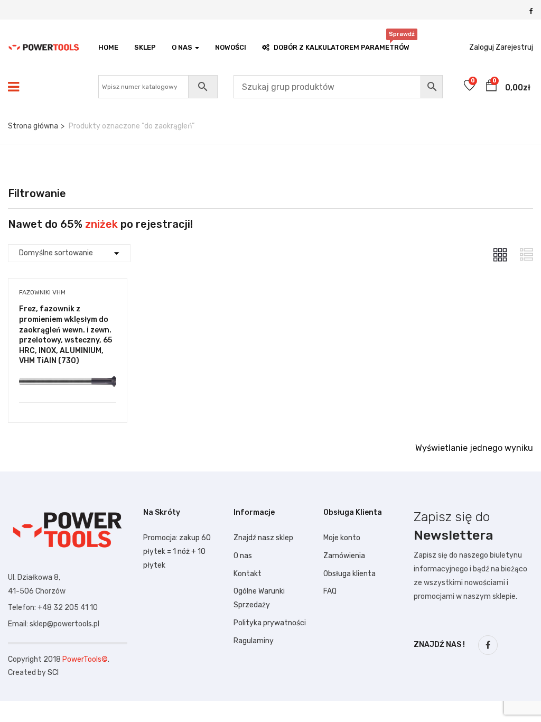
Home (108, 47)
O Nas (183, 47)
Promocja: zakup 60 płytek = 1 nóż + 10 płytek (177, 551)
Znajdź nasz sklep (263, 537)
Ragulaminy (254, 640)
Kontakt (248, 573)
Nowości (230, 47)
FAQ (330, 591)
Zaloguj (481, 47)
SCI (53, 672)
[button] (491, 87)
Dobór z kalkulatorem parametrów (341, 44)
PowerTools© (85, 659)
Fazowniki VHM (42, 292)
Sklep (145, 47)
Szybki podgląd (68, 375)
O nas (243, 555)
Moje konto (341, 537)
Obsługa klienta (349, 573)
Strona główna (33, 126)
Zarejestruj (514, 47)
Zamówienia (344, 555)
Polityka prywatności (270, 622)
